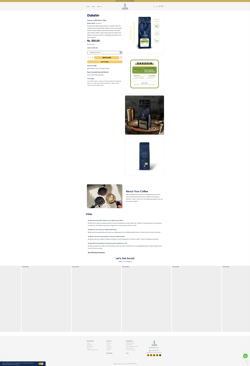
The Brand (108, 343)
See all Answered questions (96, 252)
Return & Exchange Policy (132, 346)
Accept (40, 363)
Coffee (88, 343)
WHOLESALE (109, 353)
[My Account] (157, 6)
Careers (108, 344)
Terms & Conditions (130, 349)
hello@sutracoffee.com (155, 352)
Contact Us (109, 346)
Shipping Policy (129, 348)
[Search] (154, 6)
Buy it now (104, 62)
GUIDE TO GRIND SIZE (92, 47)
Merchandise (90, 346)
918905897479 (155, 350)
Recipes (108, 349)
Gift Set (88, 348)
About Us (99, 6)
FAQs (127, 353)
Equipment (89, 344)
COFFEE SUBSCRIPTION (92, 349)
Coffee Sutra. (120, 363)
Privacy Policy (129, 344)
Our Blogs (108, 348)
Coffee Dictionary (130, 343)
